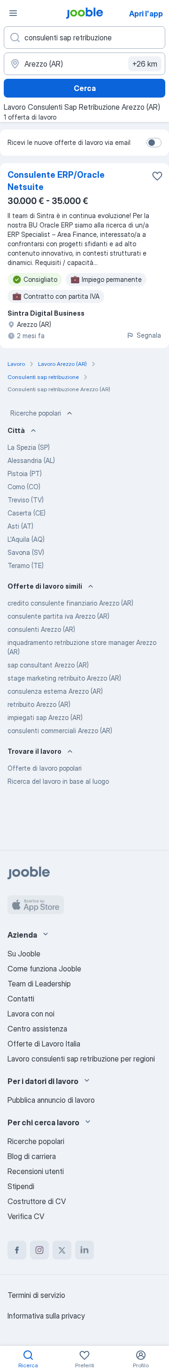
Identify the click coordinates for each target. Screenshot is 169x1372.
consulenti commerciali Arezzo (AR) (60, 731)
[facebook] (17, 1250)
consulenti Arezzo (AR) (41, 629)
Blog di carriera (32, 1156)
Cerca (85, 88)
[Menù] (13, 13)
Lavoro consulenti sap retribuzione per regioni (81, 1058)
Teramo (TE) (26, 565)
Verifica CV (26, 1216)
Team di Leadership (39, 983)
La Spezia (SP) (29, 447)
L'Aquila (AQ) (26, 539)
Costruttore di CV (37, 1201)
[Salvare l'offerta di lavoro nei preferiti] (157, 176)
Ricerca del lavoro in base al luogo (58, 781)
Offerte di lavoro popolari (45, 768)
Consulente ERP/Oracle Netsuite (56, 181)
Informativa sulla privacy (46, 1315)
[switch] (153, 142)
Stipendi (21, 1186)
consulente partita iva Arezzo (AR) (58, 616)
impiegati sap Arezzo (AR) (45, 717)
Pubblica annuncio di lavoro (51, 1100)
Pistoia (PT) (25, 474)
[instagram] (39, 1250)
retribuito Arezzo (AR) (39, 704)
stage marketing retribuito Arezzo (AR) (64, 678)
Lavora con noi (31, 1013)
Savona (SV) (26, 552)
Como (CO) (24, 487)
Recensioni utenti (36, 1171)
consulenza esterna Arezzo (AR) (55, 691)
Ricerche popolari (35, 413)
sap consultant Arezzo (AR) (48, 665)
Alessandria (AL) (31, 460)
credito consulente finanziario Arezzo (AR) (70, 603)
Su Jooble (24, 953)
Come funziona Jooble (44, 968)
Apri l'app (146, 13)
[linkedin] (84, 1250)
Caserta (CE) (27, 513)
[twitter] (62, 1250)
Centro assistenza (37, 1028)
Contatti (21, 998)
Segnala (149, 335)
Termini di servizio (36, 1295)
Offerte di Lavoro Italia (44, 1043)
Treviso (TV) (26, 500)
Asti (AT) (20, 526)
